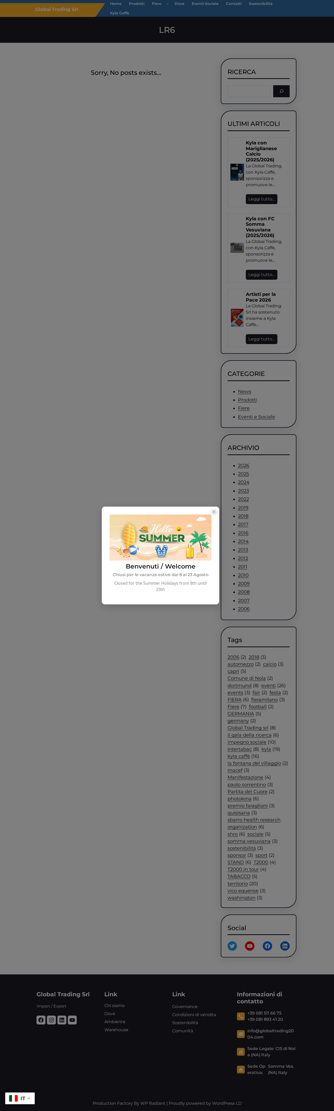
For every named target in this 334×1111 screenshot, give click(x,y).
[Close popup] (214, 512)
